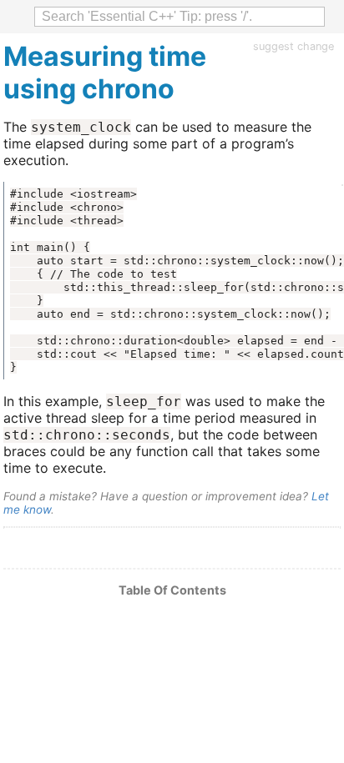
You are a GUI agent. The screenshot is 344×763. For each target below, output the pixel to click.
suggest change (293, 46)
